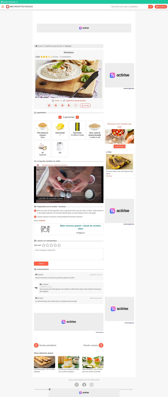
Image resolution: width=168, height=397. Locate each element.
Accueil (40, 46)
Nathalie (42, 220)
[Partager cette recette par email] (49, 105)
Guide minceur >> (10, 2)
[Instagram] (91, 386)
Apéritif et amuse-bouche (53, 46)
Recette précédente (47, 345)
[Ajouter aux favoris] (75, 105)
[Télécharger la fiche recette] (69, 105)
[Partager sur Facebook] (55, 105)
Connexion (162, 6)
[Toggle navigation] (2, 7)
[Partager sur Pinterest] (62, 105)
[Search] (150, 7)
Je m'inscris (119, 146)
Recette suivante (91, 345)
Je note (86, 105)
